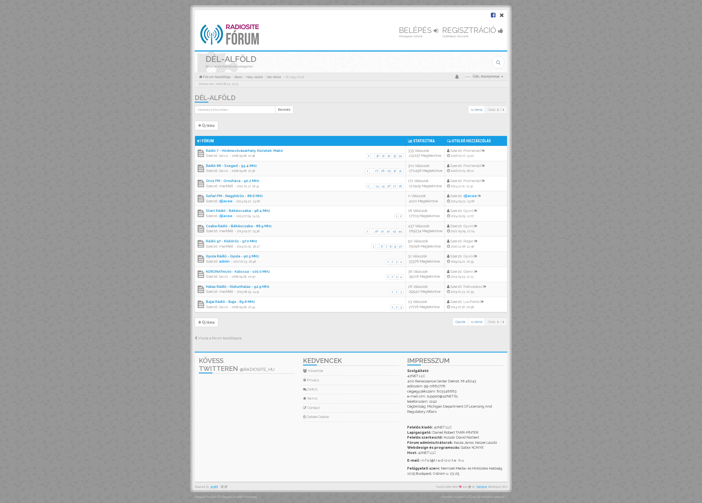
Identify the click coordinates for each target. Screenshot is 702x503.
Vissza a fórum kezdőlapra (219, 338)
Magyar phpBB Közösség (239, 497)
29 (388, 171)
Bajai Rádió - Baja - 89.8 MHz (230, 302)
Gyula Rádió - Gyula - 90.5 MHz (232, 256)
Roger (468, 241)
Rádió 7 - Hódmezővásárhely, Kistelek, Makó (244, 151)
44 (400, 231)
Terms (311, 398)
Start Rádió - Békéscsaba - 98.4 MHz (238, 211)
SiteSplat (482, 487)
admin (224, 261)
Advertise (315, 371)
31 (383, 156)
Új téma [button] (208, 125)
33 (394, 156)
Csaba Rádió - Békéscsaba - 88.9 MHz (239, 226)
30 (377, 156)
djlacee (226, 201)
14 (377, 186)
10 (400, 246)
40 (376, 231)
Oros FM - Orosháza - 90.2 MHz (232, 181)
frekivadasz (472, 287)
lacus (223, 156)
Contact (313, 408)
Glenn (468, 271)
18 (400, 186)
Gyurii (468, 211)
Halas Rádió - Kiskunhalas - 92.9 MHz (238, 287)
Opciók (460, 322)
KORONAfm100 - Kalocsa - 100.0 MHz (238, 271)
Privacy (312, 380)
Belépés (416, 30)
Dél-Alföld (215, 98)
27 (376, 171)
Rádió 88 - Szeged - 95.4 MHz (231, 166)
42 (388, 231)
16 (388, 186)
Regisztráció (470, 30)
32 (388, 156)
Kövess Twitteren (236, 365)
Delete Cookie (317, 417)
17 (394, 186)
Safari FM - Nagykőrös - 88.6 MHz (234, 196)
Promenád (472, 151)
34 (400, 156)
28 (382, 171)
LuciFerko (471, 302)
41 (382, 231)
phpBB (214, 487)
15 (382, 186)
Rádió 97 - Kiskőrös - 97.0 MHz (231, 241)
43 (394, 231)
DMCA (312, 389)
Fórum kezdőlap (216, 77)
